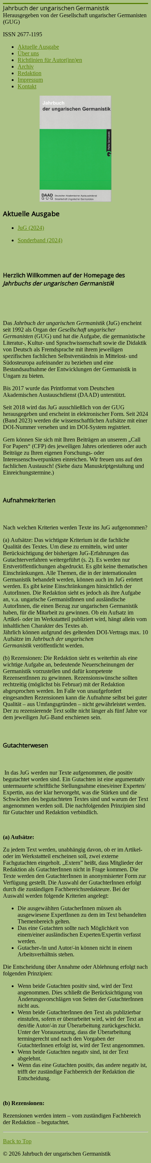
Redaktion (29, 73)
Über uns (28, 53)
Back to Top (17, 1141)
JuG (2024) (31, 228)
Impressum (30, 80)
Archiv (26, 66)
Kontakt (27, 86)
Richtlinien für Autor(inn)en (50, 60)
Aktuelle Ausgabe (38, 47)
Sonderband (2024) (40, 240)
